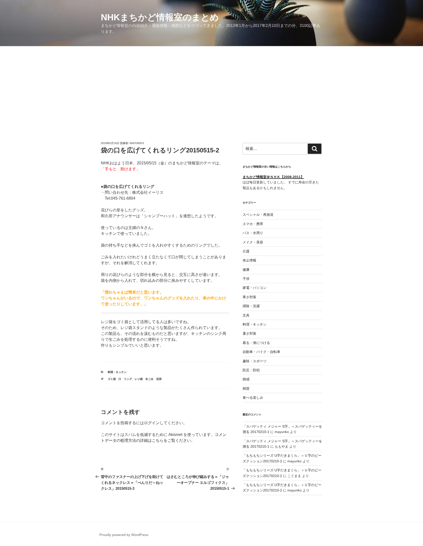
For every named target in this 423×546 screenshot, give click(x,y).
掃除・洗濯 (251, 306)
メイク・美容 (253, 242)
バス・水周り (253, 233)
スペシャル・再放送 (258, 214)
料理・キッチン (117, 372)
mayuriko (137, 143)
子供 (246, 279)
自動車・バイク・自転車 (261, 352)
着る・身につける (256, 343)
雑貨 (246, 388)
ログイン (152, 423)
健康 (246, 270)
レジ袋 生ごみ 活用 (148, 378)
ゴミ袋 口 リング (120, 378)
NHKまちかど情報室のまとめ (160, 17)
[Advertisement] (211, 83)
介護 (246, 251)
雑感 (246, 379)
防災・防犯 (251, 370)
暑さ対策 (249, 333)
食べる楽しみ (253, 397)
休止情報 (249, 260)
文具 (246, 315)
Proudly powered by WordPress (123, 535)
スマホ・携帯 (253, 224)
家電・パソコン (255, 288)
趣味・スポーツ (255, 361)
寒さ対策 (249, 297)
